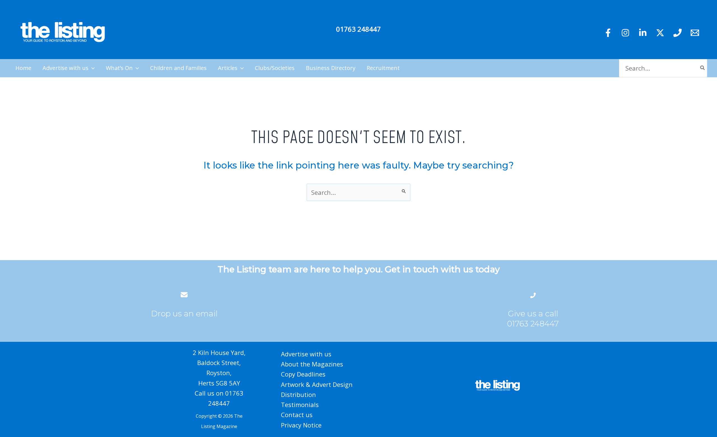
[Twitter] (660, 32)
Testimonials (300, 404)
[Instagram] (625, 32)
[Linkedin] (642, 32)
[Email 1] (695, 32)
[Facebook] (608, 32)
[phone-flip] (533, 295)
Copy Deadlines (303, 374)
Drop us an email (184, 313)
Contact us (297, 414)
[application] (92, 68)
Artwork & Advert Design (317, 384)
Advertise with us (306, 354)
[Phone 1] (677, 32)
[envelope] (184, 295)
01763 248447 (358, 29)
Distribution (298, 394)
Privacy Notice (301, 425)
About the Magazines (312, 364)
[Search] (702, 68)
